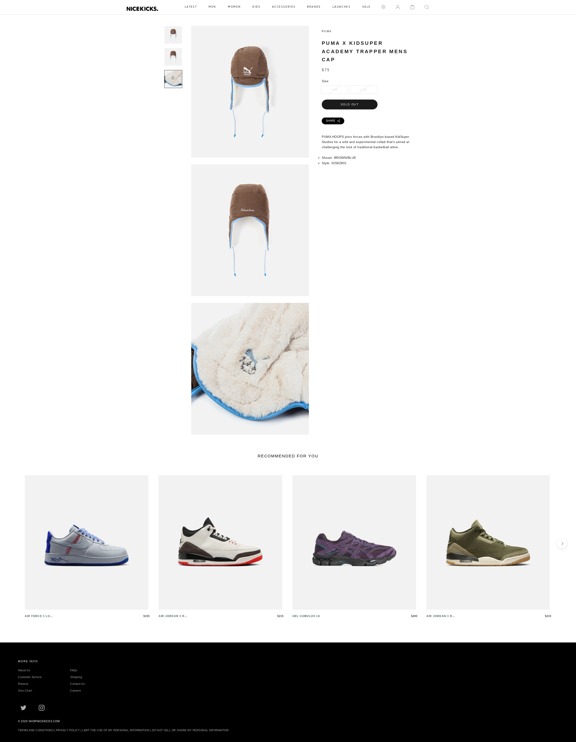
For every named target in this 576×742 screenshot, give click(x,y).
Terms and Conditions (36, 730)
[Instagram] (42, 707)
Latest (191, 6)
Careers (75, 690)
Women (234, 6)
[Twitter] (23, 707)
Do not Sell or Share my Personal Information (190, 730)
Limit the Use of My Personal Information (115, 730)
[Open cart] (412, 6)
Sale (366, 6)
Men (212, 6)
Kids (256, 6)
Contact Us (77, 683)
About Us (24, 670)
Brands (314, 6)
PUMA (327, 31)
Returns (23, 683)
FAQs (73, 670)
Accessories (283, 6)
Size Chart (25, 690)
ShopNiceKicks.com (44, 721)
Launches (342, 6)
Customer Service (30, 677)
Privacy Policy (68, 730)
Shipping (76, 677)
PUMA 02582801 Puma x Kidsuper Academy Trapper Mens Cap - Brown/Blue (250, 155)
